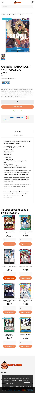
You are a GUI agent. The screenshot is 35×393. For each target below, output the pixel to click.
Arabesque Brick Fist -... (26, 334)
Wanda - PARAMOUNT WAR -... (25, 232)
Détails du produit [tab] (17, 135)
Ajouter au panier (17, 106)
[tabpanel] (17, 35)
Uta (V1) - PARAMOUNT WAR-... (25, 300)
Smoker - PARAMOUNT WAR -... (9, 266)
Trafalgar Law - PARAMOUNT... (9, 335)
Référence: (4, 78)
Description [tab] (17, 131)
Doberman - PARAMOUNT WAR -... (9, 300)
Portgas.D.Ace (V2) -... (9, 232)
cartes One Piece (9, 186)
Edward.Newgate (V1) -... (25, 266)
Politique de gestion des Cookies (14, 386)
